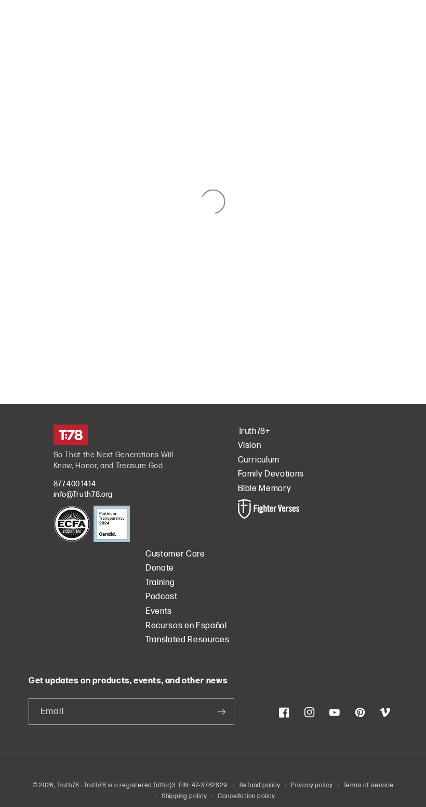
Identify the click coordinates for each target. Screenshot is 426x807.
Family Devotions (271, 474)
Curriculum (259, 460)
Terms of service (368, 785)
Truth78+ (254, 431)
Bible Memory (264, 489)
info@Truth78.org (83, 494)
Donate (159, 568)
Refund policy (260, 785)
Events (158, 611)
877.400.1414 (75, 484)
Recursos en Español (186, 626)
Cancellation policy (246, 796)
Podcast (161, 597)
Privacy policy (312, 785)
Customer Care (175, 554)
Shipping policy (184, 796)
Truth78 (68, 785)
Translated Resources (187, 640)
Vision (249, 446)
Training (160, 583)
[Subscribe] (221, 711)
